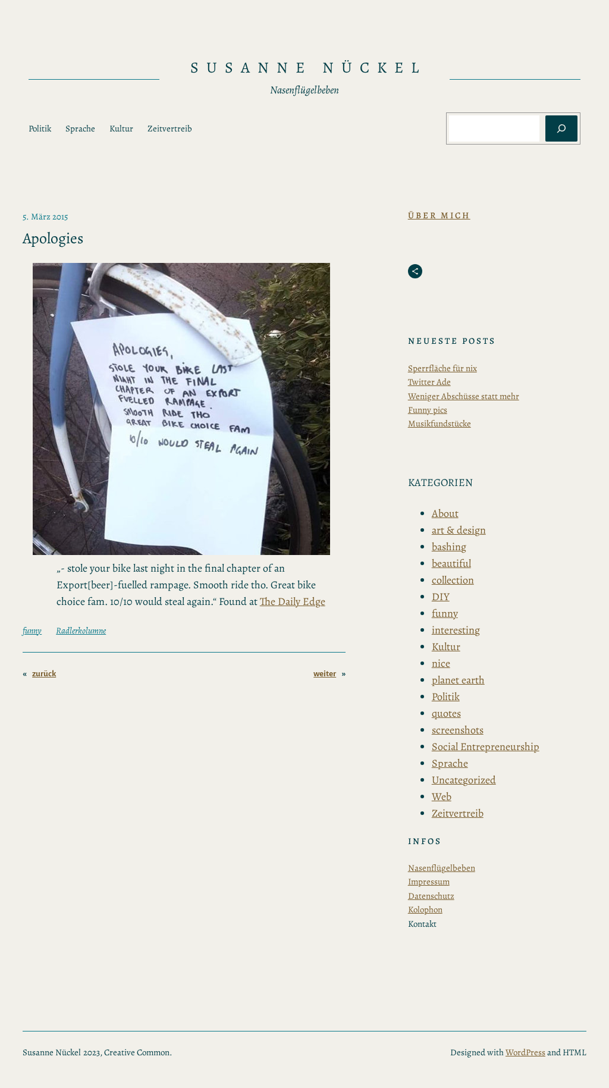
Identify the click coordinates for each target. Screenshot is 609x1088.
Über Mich (439, 215)
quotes (446, 713)
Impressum (429, 882)
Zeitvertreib (458, 813)
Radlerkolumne (81, 631)
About (445, 513)
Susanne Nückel (308, 67)
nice (441, 663)
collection (453, 580)
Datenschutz (431, 896)
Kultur (446, 646)
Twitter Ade (429, 382)
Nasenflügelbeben (441, 868)
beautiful (451, 563)
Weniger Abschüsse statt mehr (463, 396)
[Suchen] (561, 128)
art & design (459, 530)
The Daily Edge (292, 601)
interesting (456, 630)
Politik (446, 696)
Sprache (450, 763)
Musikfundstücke (439, 423)
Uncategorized (464, 780)
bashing (449, 547)
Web (441, 796)
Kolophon (425, 909)
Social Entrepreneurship (485, 746)
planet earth (458, 680)
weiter (324, 673)
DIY (441, 597)
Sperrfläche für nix (442, 368)
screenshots (458, 730)
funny (32, 631)
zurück (44, 673)
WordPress (525, 1052)
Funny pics (427, 410)
